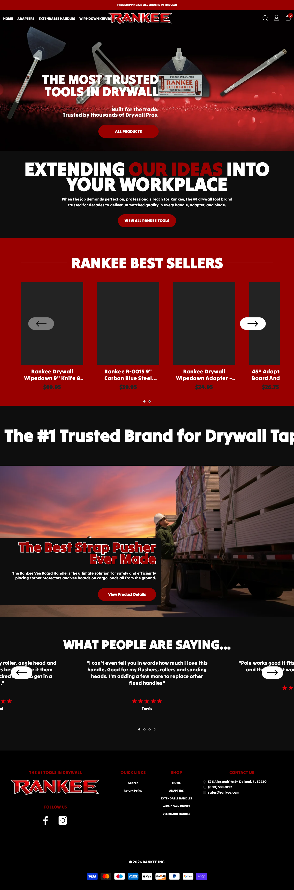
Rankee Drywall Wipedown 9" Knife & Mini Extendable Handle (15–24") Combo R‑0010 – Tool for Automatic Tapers (52, 374)
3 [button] (150, 729)
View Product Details (127, 594)
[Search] (265, 18)
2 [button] (150, 401)
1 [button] (144, 401)
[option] (52, 338)
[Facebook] (46, 820)
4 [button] (155, 729)
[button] (253, 323)
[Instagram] (63, 820)
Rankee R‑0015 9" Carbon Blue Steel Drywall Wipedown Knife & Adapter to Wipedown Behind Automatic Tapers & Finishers (128, 374)
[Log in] (276, 17)
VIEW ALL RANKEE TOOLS (147, 220)
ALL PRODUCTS (128, 131)
